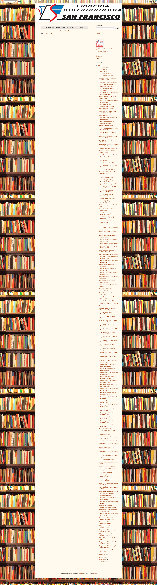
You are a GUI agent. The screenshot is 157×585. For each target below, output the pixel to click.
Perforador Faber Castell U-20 (106, 306)
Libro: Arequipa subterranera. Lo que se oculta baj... (108, 417)
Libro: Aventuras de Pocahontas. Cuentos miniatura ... (107, 317)
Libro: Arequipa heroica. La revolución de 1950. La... (106, 433)
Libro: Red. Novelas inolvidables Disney (107, 349)
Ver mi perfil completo (101, 51)
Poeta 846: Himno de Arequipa (107, 198)
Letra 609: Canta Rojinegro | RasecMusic (106, 217)
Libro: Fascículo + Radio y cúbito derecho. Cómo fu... (107, 187)
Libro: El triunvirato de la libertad (108, 441)
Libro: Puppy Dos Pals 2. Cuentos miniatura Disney (107, 475)
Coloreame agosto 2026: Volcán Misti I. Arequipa (108, 397)
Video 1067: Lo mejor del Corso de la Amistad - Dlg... (108, 155)
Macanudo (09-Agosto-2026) (106, 301)
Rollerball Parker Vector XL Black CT (108, 538)
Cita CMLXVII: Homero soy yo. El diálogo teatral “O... (108, 333)
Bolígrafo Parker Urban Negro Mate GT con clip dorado (108, 534)
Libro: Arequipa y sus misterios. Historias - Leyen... (107, 425)
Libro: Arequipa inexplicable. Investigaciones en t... (106, 377)
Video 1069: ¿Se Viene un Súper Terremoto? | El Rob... (107, 111)
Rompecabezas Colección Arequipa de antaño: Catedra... (108, 444)
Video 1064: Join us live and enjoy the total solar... (108, 297)
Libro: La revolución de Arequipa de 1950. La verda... (108, 437)
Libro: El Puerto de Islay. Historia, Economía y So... (108, 273)
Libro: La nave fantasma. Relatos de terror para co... (108, 550)
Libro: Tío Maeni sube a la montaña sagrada (108, 456)
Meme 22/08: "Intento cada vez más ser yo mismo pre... (108, 70)
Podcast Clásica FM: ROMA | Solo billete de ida (108, 209)
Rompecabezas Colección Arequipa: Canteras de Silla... (108, 546)
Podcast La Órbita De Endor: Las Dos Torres (108, 487)
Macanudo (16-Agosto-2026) (106, 163)
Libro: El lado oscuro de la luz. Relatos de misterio (107, 369)
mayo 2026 (102, 559)
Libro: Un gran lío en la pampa (107, 468)
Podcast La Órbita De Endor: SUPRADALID (106, 289)
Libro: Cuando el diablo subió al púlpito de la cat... (107, 393)
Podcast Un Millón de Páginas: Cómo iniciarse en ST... (108, 281)
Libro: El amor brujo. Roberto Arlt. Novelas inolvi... (108, 341)
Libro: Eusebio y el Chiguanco (107, 466)
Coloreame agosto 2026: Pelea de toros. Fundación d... (107, 365)
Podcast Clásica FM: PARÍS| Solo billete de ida (107, 97)
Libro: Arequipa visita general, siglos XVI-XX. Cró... (108, 514)
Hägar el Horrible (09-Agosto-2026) (108, 303)
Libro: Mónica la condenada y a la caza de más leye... (108, 385)
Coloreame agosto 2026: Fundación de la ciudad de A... (108, 381)
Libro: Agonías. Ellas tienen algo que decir (108, 462)
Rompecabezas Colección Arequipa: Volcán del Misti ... (108, 510)
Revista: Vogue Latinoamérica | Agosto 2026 (107, 265)
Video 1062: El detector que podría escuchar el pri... (108, 361)
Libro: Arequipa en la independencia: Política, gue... (108, 261)
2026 (99, 65)
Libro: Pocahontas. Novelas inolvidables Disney (106, 195)
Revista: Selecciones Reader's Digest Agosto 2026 (108, 277)
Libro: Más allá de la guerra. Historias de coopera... (106, 213)
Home (98, 33)
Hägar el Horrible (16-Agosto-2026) (108, 184)
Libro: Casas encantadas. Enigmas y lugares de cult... (108, 409)
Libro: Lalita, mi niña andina (106, 459)
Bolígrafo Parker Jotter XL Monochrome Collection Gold (107, 506)
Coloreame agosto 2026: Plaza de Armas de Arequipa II (107, 413)
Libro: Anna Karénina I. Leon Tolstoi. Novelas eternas (106, 176)
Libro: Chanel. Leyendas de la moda (108, 491)
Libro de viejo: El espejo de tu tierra (108, 243)
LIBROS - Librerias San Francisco (107, 49)
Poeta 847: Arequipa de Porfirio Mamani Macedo (107, 151)
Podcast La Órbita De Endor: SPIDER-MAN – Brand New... (107, 429)
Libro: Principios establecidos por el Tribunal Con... (108, 89)
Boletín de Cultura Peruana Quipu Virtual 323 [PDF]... (107, 309)
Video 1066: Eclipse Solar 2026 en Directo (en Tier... (108, 246)
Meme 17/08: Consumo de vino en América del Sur (108, 137)
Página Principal (64, 31)
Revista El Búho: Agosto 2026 (107, 125)
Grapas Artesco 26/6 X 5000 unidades (108, 254)
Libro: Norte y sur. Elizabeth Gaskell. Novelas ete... (108, 483)
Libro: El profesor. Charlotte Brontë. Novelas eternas (108, 329)
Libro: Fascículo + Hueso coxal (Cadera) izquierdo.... (107, 494)
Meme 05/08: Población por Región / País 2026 (108, 353)
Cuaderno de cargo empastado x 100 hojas (108, 205)
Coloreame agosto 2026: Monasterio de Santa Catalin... (108, 357)
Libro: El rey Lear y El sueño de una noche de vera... (108, 498)
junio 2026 (102, 557)
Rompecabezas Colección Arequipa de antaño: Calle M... (108, 145)
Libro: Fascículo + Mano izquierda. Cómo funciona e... (108, 337)
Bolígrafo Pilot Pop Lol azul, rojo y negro (108, 232)
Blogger (95, 573)
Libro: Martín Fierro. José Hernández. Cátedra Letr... (106, 313)
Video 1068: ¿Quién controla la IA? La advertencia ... (108, 118)
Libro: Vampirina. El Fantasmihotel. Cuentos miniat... (108, 166)
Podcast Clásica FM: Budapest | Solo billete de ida (108, 345)
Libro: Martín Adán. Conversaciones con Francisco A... (108, 93)
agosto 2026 (102, 68)
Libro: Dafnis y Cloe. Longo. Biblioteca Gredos (106, 180)
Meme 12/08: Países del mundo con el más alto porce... (108, 240)
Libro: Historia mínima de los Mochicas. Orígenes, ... (106, 122)
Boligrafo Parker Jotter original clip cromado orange (108, 526)
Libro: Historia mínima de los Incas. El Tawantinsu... (108, 129)
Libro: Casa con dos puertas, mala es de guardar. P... (108, 159)
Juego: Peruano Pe (103, 115)
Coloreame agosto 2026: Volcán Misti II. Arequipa (108, 389)
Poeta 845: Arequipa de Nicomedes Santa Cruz (108, 293)
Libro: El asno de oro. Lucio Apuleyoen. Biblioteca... (106, 471)
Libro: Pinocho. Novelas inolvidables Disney (108, 502)
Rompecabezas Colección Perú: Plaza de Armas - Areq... (108, 542)
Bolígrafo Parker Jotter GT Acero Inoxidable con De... (107, 448)
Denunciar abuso (99, 57)
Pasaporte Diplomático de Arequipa (108, 82)
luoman (81, 573)
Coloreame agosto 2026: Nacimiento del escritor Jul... (108, 373)
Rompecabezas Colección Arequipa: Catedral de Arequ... (108, 522)
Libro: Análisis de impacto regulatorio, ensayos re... (106, 85)
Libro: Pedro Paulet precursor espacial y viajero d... (106, 401)
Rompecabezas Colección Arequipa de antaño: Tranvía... (108, 452)
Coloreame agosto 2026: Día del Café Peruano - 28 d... (108, 405)
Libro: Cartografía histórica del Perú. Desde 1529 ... (108, 228)
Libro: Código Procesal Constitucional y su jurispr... (107, 105)
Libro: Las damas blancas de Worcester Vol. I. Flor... (106, 191)
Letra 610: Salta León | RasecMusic (108, 148)
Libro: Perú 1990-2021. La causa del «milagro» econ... (108, 221)
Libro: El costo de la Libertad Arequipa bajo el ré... (106, 250)
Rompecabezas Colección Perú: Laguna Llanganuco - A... (107, 518)
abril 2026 (102, 562)
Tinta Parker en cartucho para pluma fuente (108, 285)
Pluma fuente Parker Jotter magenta (108, 225)
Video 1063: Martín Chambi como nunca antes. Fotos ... (108, 321)
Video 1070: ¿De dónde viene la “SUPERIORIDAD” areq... (107, 74)
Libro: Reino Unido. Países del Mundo (107, 325)
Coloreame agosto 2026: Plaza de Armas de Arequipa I (107, 421)
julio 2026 (102, 554)
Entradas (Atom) (50, 34)
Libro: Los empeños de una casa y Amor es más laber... (107, 479)
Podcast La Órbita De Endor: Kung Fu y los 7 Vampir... (108, 172)
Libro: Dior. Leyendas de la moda (107, 169)
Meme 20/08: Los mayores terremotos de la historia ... (108, 101)
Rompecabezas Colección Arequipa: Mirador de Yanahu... (108, 530)
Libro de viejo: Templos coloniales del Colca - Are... (108, 201)
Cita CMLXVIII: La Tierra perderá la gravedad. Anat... (108, 133)
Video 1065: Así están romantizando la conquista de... (108, 257)
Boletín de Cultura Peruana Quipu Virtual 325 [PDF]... (107, 78)
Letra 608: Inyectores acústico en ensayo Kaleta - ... (107, 269)
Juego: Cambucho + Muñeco (106, 108)
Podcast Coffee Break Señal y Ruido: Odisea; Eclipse (108, 236)
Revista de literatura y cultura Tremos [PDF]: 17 (108, 141)
